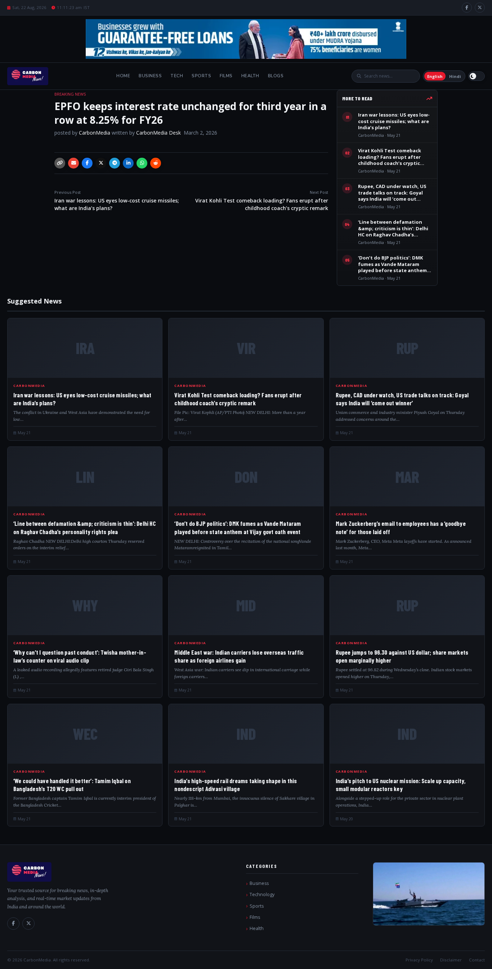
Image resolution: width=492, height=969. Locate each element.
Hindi (455, 76)
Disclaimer (451, 960)
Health (250, 76)
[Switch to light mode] (476, 76)
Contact (477, 960)
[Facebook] (467, 8)
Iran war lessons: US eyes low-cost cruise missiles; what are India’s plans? (116, 200)
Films (226, 76)
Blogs (276, 76)
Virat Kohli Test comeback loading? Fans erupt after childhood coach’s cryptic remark (261, 200)
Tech (176, 76)
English (435, 76)
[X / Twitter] (480, 8)
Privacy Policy (419, 960)
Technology (262, 894)
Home (123, 76)
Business (150, 76)
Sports (201, 76)
